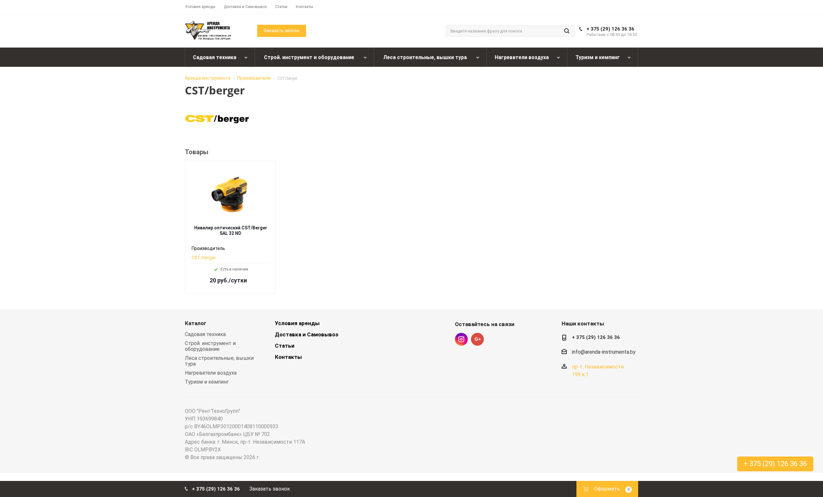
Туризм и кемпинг (207, 382)
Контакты (288, 357)
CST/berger (204, 257)
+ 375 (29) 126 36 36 (610, 29)
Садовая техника (205, 334)
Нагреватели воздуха (211, 373)
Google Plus (477, 339)
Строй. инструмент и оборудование (210, 346)
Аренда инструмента (208, 78)
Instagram (461, 339)
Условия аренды (297, 323)
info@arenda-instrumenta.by (604, 352)
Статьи (284, 345)
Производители (254, 78)
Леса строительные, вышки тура (219, 361)
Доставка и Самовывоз (306, 334)
